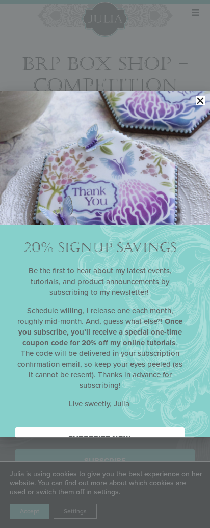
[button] (200, 100)
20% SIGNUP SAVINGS (100, 248)
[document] (105, 264)
